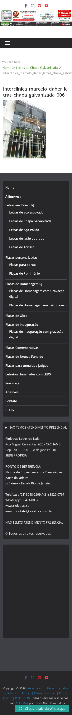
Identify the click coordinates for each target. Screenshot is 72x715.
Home (9, 187)
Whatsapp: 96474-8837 (21, 500)
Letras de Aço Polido (24, 230)
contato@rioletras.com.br (33, 511)
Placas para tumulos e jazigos (26, 365)
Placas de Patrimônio (24, 273)
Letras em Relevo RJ (19, 205)
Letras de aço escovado (26, 212)
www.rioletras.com (18, 505)
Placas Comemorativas (22, 348)
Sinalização (13, 383)
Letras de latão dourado (26, 238)
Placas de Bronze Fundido (24, 356)
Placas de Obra (16, 316)
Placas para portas (22, 265)
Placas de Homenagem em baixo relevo (38, 305)
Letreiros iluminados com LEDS (28, 374)
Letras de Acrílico (21, 247)
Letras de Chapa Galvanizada (30, 221)
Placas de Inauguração (21, 324)
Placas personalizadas (21, 257)
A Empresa (13, 196)
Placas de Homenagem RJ (23, 284)
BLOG (9, 410)
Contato (11, 401)
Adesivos (12, 392)
